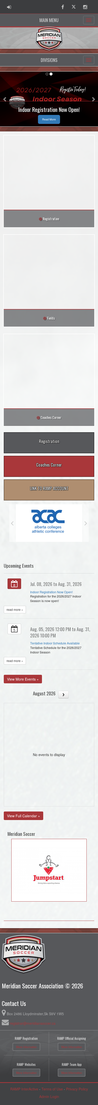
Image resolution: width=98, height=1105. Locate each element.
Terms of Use (52, 1088)
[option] (49, 523)
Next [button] (86, 523)
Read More (49, 119)
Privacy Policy (77, 1088)
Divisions (49, 60)
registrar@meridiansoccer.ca (33, 1023)
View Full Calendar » (23, 815)
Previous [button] (12, 523)
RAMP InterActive (24, 1088)
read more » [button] (15, 609)
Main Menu (49, 20)
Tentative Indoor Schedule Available (55, 643)
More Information (26, 1047)
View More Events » (23, 679)
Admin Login (49, 1096)
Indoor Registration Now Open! (51, 592)
